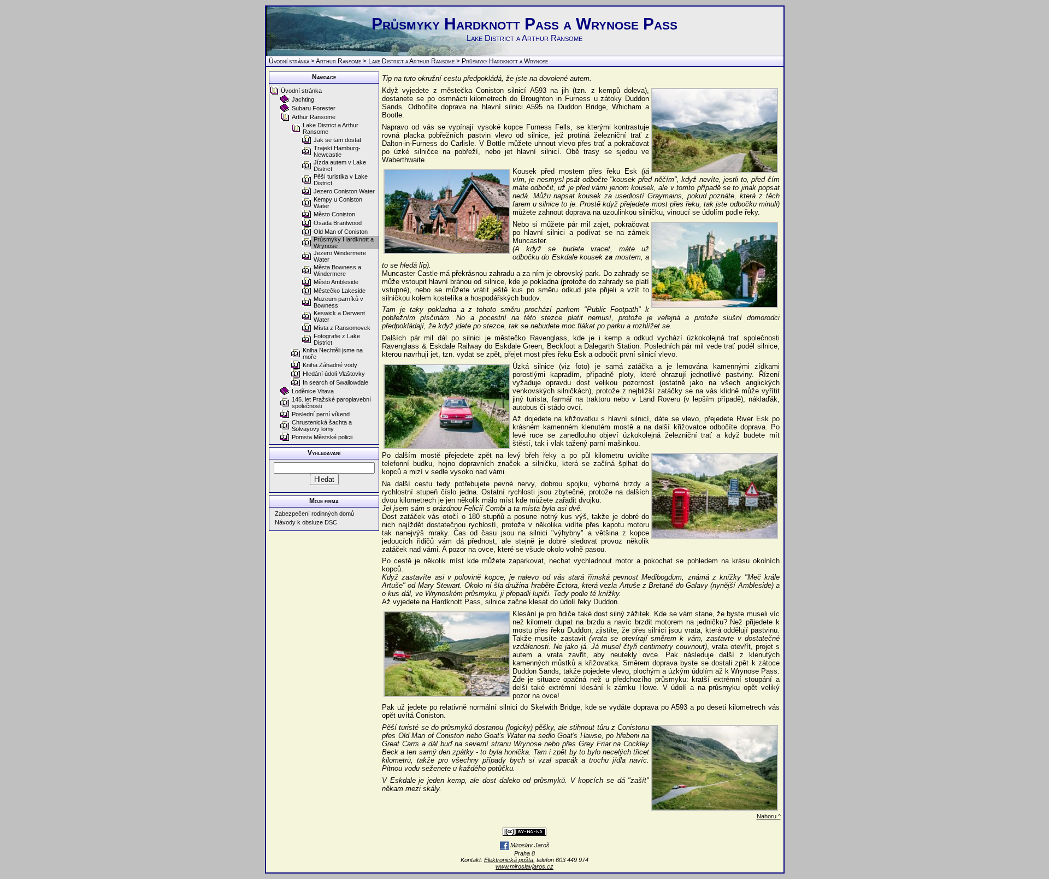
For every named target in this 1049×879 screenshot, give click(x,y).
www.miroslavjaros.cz (524, 866)
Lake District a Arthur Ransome (411, 61)
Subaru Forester (313, 108)
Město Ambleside (336, 282)
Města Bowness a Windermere (337, 270)
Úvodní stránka (289, 61)
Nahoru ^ (769, 816)
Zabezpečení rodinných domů (314, 513)
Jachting (303, 99)
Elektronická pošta (508, 860)
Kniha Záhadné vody (330, 365)
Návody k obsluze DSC (306, 522)
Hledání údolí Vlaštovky (334, 373)
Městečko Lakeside (340, 290)
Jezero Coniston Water (344, 191)
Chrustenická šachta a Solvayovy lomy (322, 425)
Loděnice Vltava (313, 391)
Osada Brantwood (338, 223)
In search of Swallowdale (335, 382)
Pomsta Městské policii (322, 437)
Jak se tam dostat (337, 140)
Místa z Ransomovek (342, 328)
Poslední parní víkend (321, 414)
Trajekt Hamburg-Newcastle (337, 151)
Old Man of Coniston (341, 231)
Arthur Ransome (338, 61)
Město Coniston (334, 214)
